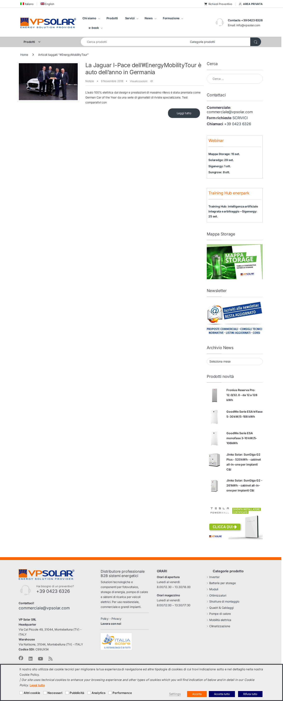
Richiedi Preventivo (220, 4)
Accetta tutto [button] (222, 694)
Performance (122, 693)
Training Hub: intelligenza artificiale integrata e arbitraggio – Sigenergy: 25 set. (233, 211)
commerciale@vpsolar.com (230, 112)
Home (24, 54)
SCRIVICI (240, 118)
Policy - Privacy (111, 618)
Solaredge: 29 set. (221, 160)
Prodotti (112, 18)
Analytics (98, 693)
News (148, 18)
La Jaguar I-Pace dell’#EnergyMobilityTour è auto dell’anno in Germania (143, 69)
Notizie (89, 81)
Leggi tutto (184, 113)
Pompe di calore (220, 613)
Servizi (130, 18)
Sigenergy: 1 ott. (219, 166)
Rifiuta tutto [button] (250, 694)
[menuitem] (27, 4)
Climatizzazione (219, 626)
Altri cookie (32, 693)
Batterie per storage (222, 583)
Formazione (171, 18)
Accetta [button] (197, 694)
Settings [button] (175, 694)
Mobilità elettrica (220, 620)
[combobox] (134, 42)
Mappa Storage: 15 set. (224, 154)
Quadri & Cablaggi (221, 607)
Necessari (54, 693)
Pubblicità (77, 693)
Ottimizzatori (217, 595)
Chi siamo (89, 18)
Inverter (214, 577)
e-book (94, 27)
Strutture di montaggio (224, 601)
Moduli (213, 589)
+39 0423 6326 (237, 124)
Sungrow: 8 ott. (219, 172)
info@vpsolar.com (248, 25)
